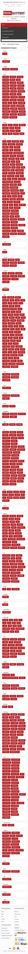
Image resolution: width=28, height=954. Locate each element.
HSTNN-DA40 (14, 458)
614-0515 (16, 133)
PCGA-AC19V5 (15, 774)
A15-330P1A (13, 265)
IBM (4, 489)
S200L (20, 196)
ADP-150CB (11, 173)
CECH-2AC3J (14, 794)
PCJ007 (14, 541)
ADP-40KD (20, 230)
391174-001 (6, 449)
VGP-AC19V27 (15, 797)
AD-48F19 (21, 564)
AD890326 (5, 147)
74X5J (16, 326)
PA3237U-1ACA (7, 847)
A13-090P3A (12, 746)
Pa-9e (12, 329)
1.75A (22, 193)
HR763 (22, 314)
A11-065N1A (6, 863)
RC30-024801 (6, 699)
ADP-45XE (17, 150)
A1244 (15, 125)
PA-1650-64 (6, 564)
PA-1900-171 (6, 500)
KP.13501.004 (6, 97)
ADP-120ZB (6, 164)
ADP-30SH (20, 524)
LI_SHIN (5, 594)
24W (14, 622)
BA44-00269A (6, 743)
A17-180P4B (21, 647)
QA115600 (19, 424)
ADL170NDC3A (21, 539)
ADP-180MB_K (6, 111)
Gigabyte (5, 411)
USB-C (18, 130)
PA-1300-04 (6, 82)
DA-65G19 (19, 561)
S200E (14, 196)
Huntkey (5, 884)
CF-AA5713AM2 (15, 395)
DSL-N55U (6, 199)
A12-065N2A (6, 855)
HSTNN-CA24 (6, 466)
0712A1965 (6, 516)
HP (4, 429)
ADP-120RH (6, 902)
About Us (17, 911)
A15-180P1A (15, 279)
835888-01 (20, 469)
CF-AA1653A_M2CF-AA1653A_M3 (10, 677)
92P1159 (11, 518)
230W (5, 273)
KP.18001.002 (6, 105)
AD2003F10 (6, 667)
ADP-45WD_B (13, 461)
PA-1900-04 (20, 76)
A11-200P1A (6, 262)
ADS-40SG (19, 555)
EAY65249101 (21, 567)
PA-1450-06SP (6, 788)
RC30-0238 (20, 696)
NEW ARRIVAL (5, 28)
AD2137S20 (12, 561)
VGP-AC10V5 (11, 777)
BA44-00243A (6, 723)
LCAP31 (18, 558)
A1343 (10, 125)
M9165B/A (5, 127)
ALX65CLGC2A (7, 541)
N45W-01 (5, 204)
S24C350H (13, 749)
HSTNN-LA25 (6, 443)
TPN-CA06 (6, 432)
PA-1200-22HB (15, 455)
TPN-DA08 (13, 472)
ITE (4, 876)
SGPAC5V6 (22, 794)
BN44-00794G (20, 749)
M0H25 (5, 357)
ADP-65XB (18, 533)
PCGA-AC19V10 (7, 762)
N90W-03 (5, 207)
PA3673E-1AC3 (16, 841)
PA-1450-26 (13, 91)
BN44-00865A (6, 737)
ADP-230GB (6, 219)
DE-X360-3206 (6, 628)
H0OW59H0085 (20, 105)
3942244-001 (13, 449)
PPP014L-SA (6, 478)
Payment (17, 919)
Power (5, 144)
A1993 (22, 133)
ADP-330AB (13, 219)
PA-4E (10, 326)
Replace (12, 164)
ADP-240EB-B (21, 233)
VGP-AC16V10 (6, 791)
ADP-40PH (11, 158)
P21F (21, 337)
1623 (18, 622)
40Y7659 (9, 491)
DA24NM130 (13, 355)
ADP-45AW (17, 202)
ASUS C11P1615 (5, 930)
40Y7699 (16, 497)
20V (4, 491)
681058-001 (6, 469)
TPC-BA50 (20, 435)
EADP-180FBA (15, 374)
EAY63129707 (6, 578)
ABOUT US (6, 4)
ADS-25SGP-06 (12, 539)
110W (13, 558)
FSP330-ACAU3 (7, 387)
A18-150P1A (21, 219)
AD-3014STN (21, 726)
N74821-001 (13, 484)
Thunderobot (6, 822)
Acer (4, 74)
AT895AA (14, 446)
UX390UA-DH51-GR (7, 152)
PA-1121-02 (19, 835)
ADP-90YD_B (6, 222)
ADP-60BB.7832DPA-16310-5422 (10, 308)
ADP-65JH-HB (15, 377)
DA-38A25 (14, 567)
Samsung (5, 712)
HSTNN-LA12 (6, 446)
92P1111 (22, 497)
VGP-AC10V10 (6, 779)
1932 (17, 631)
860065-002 (13, 432)
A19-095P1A (13, 547)
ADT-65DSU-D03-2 (15, 572)
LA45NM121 (6, 329)
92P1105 (5, 530)
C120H (22, 349)
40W (17, 158)
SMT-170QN (21, 728)
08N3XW (18, 323)
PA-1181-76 (11, 825)
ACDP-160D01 (6, 814)
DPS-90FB (5, 596)
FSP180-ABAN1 (7, 244)
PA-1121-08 (15, 838)
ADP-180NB (17, 642)
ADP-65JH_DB (6, 210)
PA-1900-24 (13, 85)
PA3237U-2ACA (15, 844)
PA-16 (20, 308)
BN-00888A (6, 751)
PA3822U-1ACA (7, 841)
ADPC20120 (21, 688)
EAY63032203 (6, 558)
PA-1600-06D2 (6, 311)
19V (9, 141)
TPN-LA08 (14, 475)
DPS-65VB (6, 117)
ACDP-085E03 (6, 805)
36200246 (11, 533)
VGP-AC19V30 (6, 782)
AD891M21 (6, 187)
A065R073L (6, 334)
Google (5, 66)
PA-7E (23, 317)
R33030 (13, 105)
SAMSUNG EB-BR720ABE (7, 935)
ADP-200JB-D (6, 227)
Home (3, 24)
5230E (18, 79)
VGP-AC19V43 (6, 771)
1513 (11, 620)
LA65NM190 (12, 363)
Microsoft (5, 617)
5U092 (17, 300)
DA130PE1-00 (6, 366)
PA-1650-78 (6, 184)
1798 (12, 631)
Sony (4, 757)
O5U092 (12, 340)
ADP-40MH (14, 714)
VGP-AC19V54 (15, 771)
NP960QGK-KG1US (14, 751)
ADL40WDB (6, 547)
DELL (4, 295)
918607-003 (13, 481)
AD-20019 (13, 731)
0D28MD (5, 332)
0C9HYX (11, 349)
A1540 (10, 133)
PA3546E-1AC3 (6, 853)
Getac (4, 403)
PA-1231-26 (13, 656)
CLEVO (5, 270)
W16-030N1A (6, 714)
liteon (4, 586)
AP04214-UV (13, 726)
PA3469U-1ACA (7, 832)
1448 (15, 625)
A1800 (5, 625)
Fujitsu (5, 393)
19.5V (17, 349)
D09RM (5, 363)
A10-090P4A (21, 720)
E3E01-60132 (21, 475)
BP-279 (14, 230)
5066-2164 (19, 463)
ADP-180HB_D (6, 161)
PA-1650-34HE (6, 438)
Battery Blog (5, 37)
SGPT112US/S (15, 782)
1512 (4, 622)
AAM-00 (5, 569)
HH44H (5, 349)
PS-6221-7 (13, 360)
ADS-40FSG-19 (6, 555)
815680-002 (6, 472)
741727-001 (6, 461)
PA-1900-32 (14, 699)
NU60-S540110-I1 (7, 879)
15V (9, 622)
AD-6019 (11, 717)
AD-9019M (6, 720)
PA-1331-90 (6, 265)
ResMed (5, 704)
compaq (5, 287)
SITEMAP (19, 6)
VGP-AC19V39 (15, 768)
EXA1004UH (20, 199)
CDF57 (5, 343)
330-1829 (10, 314)
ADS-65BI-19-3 (6, 581)
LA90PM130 (19, 346)
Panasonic (6, 672)
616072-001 (14, 438)
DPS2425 (5, 604)
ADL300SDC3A (7, 544)
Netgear (5, 661)
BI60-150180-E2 (6, 612)
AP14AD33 (6, 835)
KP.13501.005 (21, 91)
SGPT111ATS (6, 794)
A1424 (5, 125)
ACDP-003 (14, 808)
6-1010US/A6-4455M (7, 452)
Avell (4, 241)
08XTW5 (18, 297)
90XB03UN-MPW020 (18, 152)
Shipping (17, 921)
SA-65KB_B (19, 164)
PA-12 (12, 334)
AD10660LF (20, 575)
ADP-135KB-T (6, 377)
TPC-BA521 (21, 446)
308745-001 (20, 82)
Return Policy (18, 914)
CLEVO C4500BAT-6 (6, 938)
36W (11, 536)
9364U (18, 317)
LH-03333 (12, 463)
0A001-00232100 (14, 190)
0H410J (20, 360)
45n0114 (13, 524)
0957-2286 (20, 472)
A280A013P (6, 416)
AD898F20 (13, 664)
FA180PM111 (6, 340)
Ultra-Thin (11, 850)
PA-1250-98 (6, 734)
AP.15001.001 (21, 178)
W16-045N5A (14, 69)
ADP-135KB (13, 100)
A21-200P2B (6, 653)
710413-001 (14, 440)
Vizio (4, 861)
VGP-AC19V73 (15, 791)
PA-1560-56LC (21, 527)
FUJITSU (3, 919)
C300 (9, 196)
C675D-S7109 (6, 844)
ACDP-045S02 (6, 817)
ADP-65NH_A (19, 173)
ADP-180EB (11, 259)
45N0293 (11, 530)
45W (4, 141)
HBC (4, 422)
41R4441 (5, 642)
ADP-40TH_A (11, 144)
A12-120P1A (11, 645)
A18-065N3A (13, 184)
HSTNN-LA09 (6, 458)
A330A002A (13, 262)
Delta (4, 371)
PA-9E (16, 314)
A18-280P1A (13, 416)
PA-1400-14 (21, 714)
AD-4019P (22, 723)
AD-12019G (14, 743)
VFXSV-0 (12, 406)
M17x (5, 323)
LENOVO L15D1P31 (6, 933)
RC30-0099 (6, 696)
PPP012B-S (20, 481)
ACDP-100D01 (6, 808)
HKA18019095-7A (7, 886)
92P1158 (11, 494)
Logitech (5, 602)
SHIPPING (9, 6)
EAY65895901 (6, 572)
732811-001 (13, 469)
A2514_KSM (14, 737)
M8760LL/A (6, 130)
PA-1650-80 (13, 88)
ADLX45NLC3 (6, 527)
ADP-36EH (20, 155)
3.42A (16, 204)
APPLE (3, 921)
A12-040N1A (13, 720)
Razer (4, 693)
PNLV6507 (22, 677)
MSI (4, 636)
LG (4, 553)
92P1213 (5, 518)
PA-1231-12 (17, 181)
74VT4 (5, 337)
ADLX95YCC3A (16, 544)
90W (12, 346)
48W (16, 620)
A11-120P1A (21, 85)
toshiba (5, 830)
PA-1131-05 (6, 100)
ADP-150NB (6, 85)
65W (11, 204)
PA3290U (12, 835)
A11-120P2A (6, 631)
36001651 (17, 530)
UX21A (5, 173)
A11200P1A (20, 731)
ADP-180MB (21, 102)
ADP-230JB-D (13, 117)
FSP (4, 385)
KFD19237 (17, 147)
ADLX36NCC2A (18, 536)
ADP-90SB (13, 76)
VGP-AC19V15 (15, 765)
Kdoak (5, 505)
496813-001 (6, 289)
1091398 (12, 650)
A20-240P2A (13, 413)
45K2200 (17, 518)
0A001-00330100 (14, 187)
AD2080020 (6, 664)
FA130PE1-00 (11, 323)
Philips (5, 683)
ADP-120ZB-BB (6, 167)
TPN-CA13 (21, 478)
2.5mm (5, 53)
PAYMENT (13, 4)
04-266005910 (6, 170)
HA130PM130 (6, 346)
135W (19, 94)
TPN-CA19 (6, 484)
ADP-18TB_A (6, 61)
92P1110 (12, 521)
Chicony (5, 257)
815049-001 (6, 463)
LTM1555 (5, 746)
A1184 (12, 127)
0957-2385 (21, 461)
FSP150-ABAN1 (19, 170)
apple (4, 122)
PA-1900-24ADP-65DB (8, 181)
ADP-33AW (19, 144)
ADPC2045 (14, 688)
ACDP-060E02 (6, 811)
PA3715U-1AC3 (19, 850)
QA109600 (5, 424)
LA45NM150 (10, 297)
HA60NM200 (6, 69)
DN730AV (5, 435)
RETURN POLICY (20, 4)
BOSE (3, 914)
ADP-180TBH (6, 225)
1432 (19, 625)
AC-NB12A (14, 779)
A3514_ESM (21, 740)
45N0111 (13, 527)
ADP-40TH (6, 76)
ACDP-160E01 (15, 805)
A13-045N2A (6, 91)
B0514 (5, 252)
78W (12, 674)
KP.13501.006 (14, 97)
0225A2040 (13, 516)
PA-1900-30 (6, 216)
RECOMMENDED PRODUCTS (8, 31)
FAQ (14, 6)
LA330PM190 (6, 360)
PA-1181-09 (22, 111)
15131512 (5, 620)
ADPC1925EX (6, 685)
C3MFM (16, 357)
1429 (10, 625)
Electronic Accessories (7, 34)
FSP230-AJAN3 (6, 871)
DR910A (12, 79)
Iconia (4, 59)
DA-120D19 (6, 575)
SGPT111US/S (6, 785)
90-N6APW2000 (6, 230)
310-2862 (5, 306)
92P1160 (22, 491)
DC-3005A (5, 406)
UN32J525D (6, 749)
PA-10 (12, 300)
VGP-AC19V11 (16, 762)
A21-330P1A (6, 233)
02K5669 (9, 497)
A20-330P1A (13, 647)
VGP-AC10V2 (6, 774)
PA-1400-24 (14, 728)
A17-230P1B (6, 647)
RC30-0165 (13, 696)
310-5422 (21, 438)
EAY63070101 (6, 567)
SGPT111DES (14, 785)
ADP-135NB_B (21, 114)
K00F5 (20, 355)
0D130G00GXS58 (20, 628)
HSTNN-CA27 (6, 440)
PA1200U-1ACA (16, 847)
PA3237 (5, 850)
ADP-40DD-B (20, 363)
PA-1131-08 (6, 79)
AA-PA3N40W (14, 723)
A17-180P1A (21, 225)
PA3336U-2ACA (7, 838)
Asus (4, 139)
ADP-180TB (13, 233)
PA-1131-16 (6, 94)
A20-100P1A (14, 227)
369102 (5, 706)
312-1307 (15, 343)
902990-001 (13, 478)
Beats (4, 249)
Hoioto (5, 892)
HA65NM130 (18, 334)
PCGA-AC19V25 (15, 759)
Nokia (4, 51)
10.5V (22, 774)
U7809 (10, 303)
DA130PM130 (20, 320)
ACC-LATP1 (12, 569)
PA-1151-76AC (21, 413)
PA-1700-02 (20, 88)
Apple (5, 133)
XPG (4, 869)
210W (18, 329)
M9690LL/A (22, 125)
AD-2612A (20, 734)
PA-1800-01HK (15, 589)
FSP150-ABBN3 (6, 279)
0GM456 (11, 306)
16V (4, 497)
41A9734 (16, 491)
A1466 (12, 130)
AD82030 (10, 202)
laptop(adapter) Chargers (13, 44)
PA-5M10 (5, 317)
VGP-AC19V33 (6, 797)
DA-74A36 (5, 508)
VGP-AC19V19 (6, 768)
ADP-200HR (14, 811)
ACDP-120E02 (14, 788)
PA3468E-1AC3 (16, 832)
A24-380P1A (6, 236)
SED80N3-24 (6, 398)
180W (12, 216)
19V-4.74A (20, 432)
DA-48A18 (20, 569)
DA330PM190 (14, 366)
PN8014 (19, 746)
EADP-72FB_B (6, 374)
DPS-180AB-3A (15, 466)
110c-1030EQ (12, 435)
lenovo (5, 513)
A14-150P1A (13, 276)
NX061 (18, 311)
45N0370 (5, 536)
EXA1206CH (15, 141)
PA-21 (13, 311)
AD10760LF (14, 578)
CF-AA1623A (6, 674)
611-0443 (17, 127)
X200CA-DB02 (6, 193)
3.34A (11, 332)
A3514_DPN (14, 740)
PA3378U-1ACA (15, 853)
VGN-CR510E (6, 800)
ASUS (3, 911)
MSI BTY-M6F (4, 928)
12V (20, 620)
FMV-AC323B (6, 395)
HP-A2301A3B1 (6, 455)
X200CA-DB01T (15, 193)
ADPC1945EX (6, 688)
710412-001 (6, 481)
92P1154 (5, 494)
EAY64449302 (13, 564)
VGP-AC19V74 (20, 777)
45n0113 (5, 533)
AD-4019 (5, 717)
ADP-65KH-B (6, 524)
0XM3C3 (11, 317)
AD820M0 (13, 199)
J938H (23, 329)
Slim (23, 167)
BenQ (4, 899)
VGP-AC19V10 (6, 759)
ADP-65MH (6, 88)
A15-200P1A (6, 276)
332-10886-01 (20, 664)
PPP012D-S (14, 443)
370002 (10, 706)
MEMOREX (6, 609)
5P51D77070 (21, 547)
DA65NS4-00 (6, 320)
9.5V (13, 161)
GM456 (17, 306)
